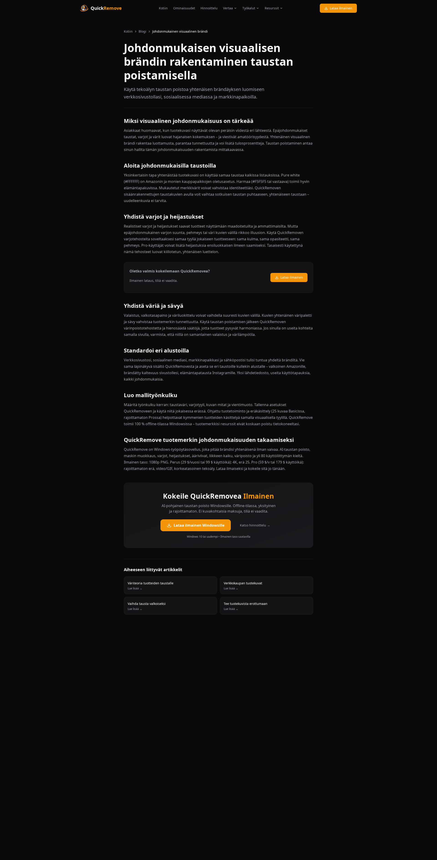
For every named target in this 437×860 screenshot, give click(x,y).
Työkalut (248, 8)
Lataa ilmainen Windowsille (199, 525)
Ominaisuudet (184, 8)
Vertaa (228, 8)
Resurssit (272, 8)
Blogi (142, 31)
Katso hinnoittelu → (255, 525)
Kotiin (163, 8)
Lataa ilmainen (341, 8)
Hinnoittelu (209, 8)
